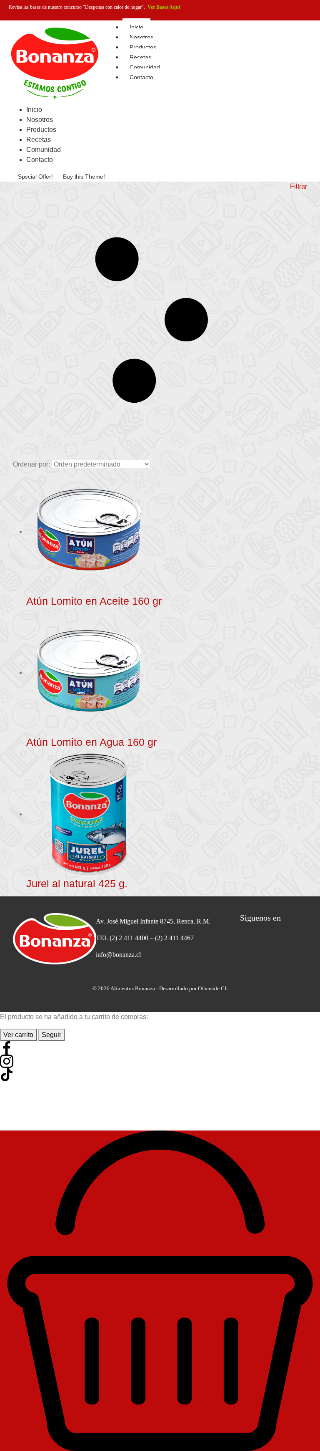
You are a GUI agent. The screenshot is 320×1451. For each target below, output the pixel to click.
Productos (143, 47)
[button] (160, 320)
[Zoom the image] (46, 938)
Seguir (51, 1034)
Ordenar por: (31, 464)
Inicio (136, 27)
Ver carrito (18, 1034)
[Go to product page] (167, 532)
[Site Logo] (55, 62)
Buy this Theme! (84, 176)
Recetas (140, 57)
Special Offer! (35, 176)
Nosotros (141, 37)
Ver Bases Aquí (164, 7)
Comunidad (145, 67)
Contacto (141, 77)
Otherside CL (213, 988)
